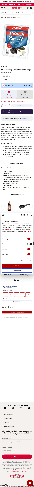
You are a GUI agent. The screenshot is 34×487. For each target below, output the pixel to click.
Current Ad (28, 1)
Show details (25, 260)
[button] (17, 168)
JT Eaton (4, 66)
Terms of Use (27, 231)
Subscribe (17, 457)
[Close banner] (31, 215)
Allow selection (17, 270)
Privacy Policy (8, 229)
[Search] (31, 13)
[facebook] (5, 408)
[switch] (29, 244)
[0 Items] (31, 7)
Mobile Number (7, 448)
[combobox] (17, 12)
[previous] (3, 205)
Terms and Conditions (14, 471)
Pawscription (20, 1)
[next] (31, 205)
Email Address (7, 438)
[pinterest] (29, 408)
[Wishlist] (5, 7)
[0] (31, 7)
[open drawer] (2, 7)
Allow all (17, 265)
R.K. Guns (5, 1)
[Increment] (8, 105)
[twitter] (13, 408)
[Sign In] (27, 7)
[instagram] (21, 408)
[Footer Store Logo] (17, 478)
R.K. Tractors (12, 1)
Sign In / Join (26, 85)
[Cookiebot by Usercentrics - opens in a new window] (21, 215)
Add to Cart (8, 274)
